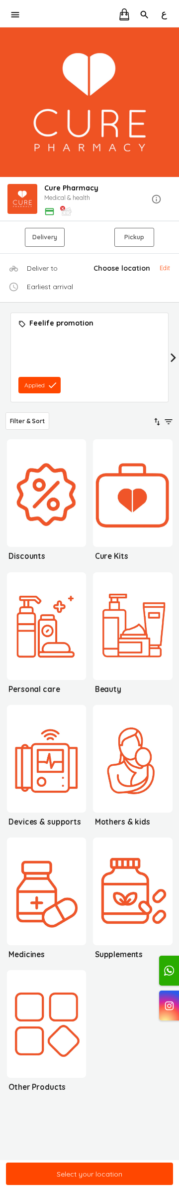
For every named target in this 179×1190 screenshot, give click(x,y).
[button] (89, 199)
